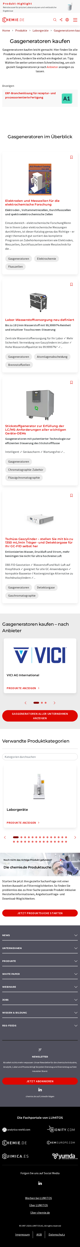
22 (40, 842)
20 (32, 842)
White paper (11, 974)
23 (44, 842)
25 (51, 842)
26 (55, 842)
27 (59, 842)
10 (51, 837)
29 (66, 842)
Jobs (5, 999)
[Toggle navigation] (75, 20)
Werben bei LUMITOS (38, 1198)
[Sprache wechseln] (67, 20)
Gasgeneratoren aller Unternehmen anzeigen (40, 716)
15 (14, 842)
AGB (39, 1234)
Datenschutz (57, 1234)
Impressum (22, 1234)
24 (47, 842)
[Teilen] (61, 20)
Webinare (9, 986)
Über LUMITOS (38, 1205)
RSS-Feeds (9, 1025)
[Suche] (54, 20)
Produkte (9, 961)
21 (36, 842)
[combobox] (40, 756)
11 (55, 837)
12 (59, 837)
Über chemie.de (40, 1212)
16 (18, 842)
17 (21, 842)
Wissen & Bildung (14, 1012)
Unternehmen (12, 948)
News (6, 935)
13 (62, 837)
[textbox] (40, 757)
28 (62, 842)
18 (25, 842)
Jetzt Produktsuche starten (40, 913)
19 (29, 842)
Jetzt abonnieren (39, 1081)
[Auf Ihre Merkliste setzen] (71, 157)
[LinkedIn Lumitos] (40, 1183)
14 (66, 837)
